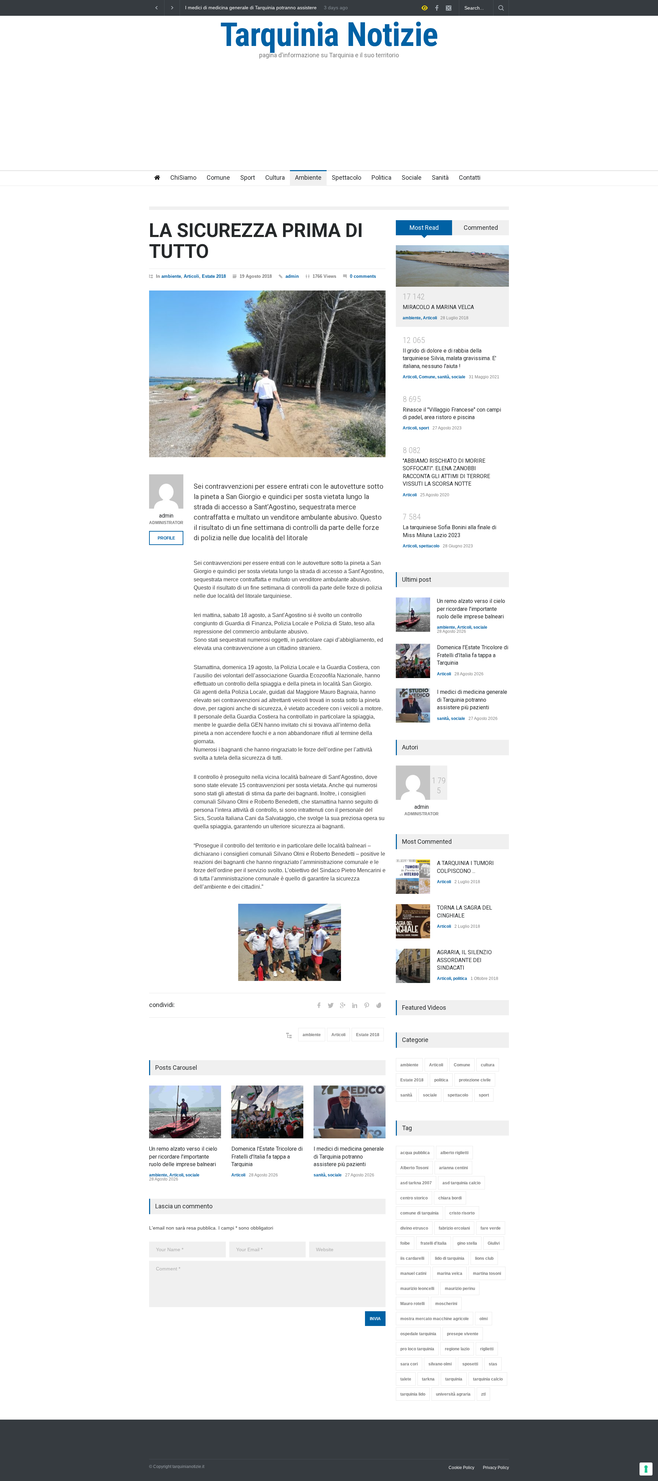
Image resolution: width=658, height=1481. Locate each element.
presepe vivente (462, 1333)
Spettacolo (346, 177)
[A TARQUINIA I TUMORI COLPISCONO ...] (413, 877)
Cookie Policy (461, 1467)
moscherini (446, 1303)
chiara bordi (450, 1198)
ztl (483, 1394)
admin (292, 276)
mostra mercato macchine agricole (434, 1318)
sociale (192, 1175)
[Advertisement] (329, 119)
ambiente (171, 276)
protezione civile (475, 1080)
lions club (484, 1258)
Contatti (469, 177)
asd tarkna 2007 (416, 1183)
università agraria (453, 1394)
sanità (320, 1175)
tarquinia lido (412, 1394)
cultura (488, 1065)
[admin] (166, 491)
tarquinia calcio (488, 1379)
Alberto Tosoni (414, 1167)
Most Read (424, 227)
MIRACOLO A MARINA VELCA (438, 307)
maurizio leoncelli (417, 1288)
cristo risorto (462, 1213)
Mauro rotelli (412, 1303)
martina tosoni (487, 1273)
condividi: (162, 1005)
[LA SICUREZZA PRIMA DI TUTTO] (267, 374)
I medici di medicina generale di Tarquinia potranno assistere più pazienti (349, 1157)
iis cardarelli (412, 1258)
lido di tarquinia (449, 1258)
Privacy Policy (496, 1467)
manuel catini (413, 1273)
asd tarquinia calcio (461, 1183)
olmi (483, 1318)
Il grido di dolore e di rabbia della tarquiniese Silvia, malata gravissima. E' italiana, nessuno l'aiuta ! (449, 358)
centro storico (414, 1198)
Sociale (412, 177)
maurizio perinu (460, 1288)
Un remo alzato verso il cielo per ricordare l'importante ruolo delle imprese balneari (250, 8)
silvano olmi (440, 1364)
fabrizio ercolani (454, 1228)
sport (424, 428)
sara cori (409, 1364)
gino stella (467, 1243)
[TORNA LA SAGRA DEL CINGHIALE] (413, 921)
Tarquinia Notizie (329, 34)
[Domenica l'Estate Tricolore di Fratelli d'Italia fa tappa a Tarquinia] (267, 1112)
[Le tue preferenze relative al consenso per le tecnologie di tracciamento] (646, 1469)
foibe (405, 1243)
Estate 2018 (214, 276)
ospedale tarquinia (418, 1333)
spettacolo (429, 546)
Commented (481, 227)
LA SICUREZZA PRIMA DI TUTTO (256, 241)
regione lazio (457, 1349)
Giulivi (494, 1243)
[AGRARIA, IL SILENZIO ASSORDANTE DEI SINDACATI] (413, 966)
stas (493, 1364)
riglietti (487, 1349)
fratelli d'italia (434, 1243)
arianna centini (453, 1167)
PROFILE (166, 538)
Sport (247, 177)
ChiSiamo (183, 177)
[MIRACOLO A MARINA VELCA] (452, 266)
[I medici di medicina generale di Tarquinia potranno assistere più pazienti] (350, 1112)
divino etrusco (414, 1228)
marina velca (449, 1273)
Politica (381, 177)
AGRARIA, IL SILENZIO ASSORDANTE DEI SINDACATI (464, 960)
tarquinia (453, 1379)
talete (405, 1379)
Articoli (191, 276)
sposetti (470, 1364)
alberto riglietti (454, 1152)
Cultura (275, 177)
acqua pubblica (415, 1152)
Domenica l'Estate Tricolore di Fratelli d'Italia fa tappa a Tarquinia (267, 1157)
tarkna (428, 1379)
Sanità (440, 177)
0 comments (363, 276)
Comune (218, 177)
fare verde (490, 1228)
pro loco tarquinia (417, 1349)
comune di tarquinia (419, 1213)
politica (460, 978)
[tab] (424, 230)
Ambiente (308, 177)
